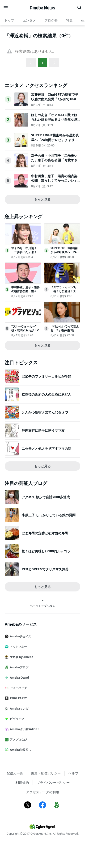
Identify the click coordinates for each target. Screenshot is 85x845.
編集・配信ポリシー (46, 773)
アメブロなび (18, 739)
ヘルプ (73, 773)
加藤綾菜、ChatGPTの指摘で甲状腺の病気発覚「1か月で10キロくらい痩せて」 (55, 99)
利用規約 (22, 782)
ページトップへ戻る (42, 606)
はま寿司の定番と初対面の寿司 (45, 533)
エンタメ (29, 20)
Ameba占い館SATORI (24, 729)
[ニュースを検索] (79, 8)
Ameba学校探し (20, 750)
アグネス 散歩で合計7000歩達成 (46, 497)
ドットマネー (18, 647)
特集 (69, 20)
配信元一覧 (15, 773)
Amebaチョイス (20, 636)
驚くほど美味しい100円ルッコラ (46, 551)
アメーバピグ (18, 688)
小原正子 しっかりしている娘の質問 (49, 515)
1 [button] (42, 62)
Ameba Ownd (19, 678)
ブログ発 (51, 20)
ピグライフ (17, 719)
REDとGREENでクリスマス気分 (45, 569)
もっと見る (42, 199)
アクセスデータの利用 (42, 792)
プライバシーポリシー (53, 782)
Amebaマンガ (19, 708)
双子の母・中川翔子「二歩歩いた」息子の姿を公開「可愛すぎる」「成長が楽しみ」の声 (54, 160)
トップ (9, 20)
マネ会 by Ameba (21, 657)
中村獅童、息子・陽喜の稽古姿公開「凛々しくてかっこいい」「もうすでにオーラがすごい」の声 (54, 183)
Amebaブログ (19, 667)
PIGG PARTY (18, 698)
